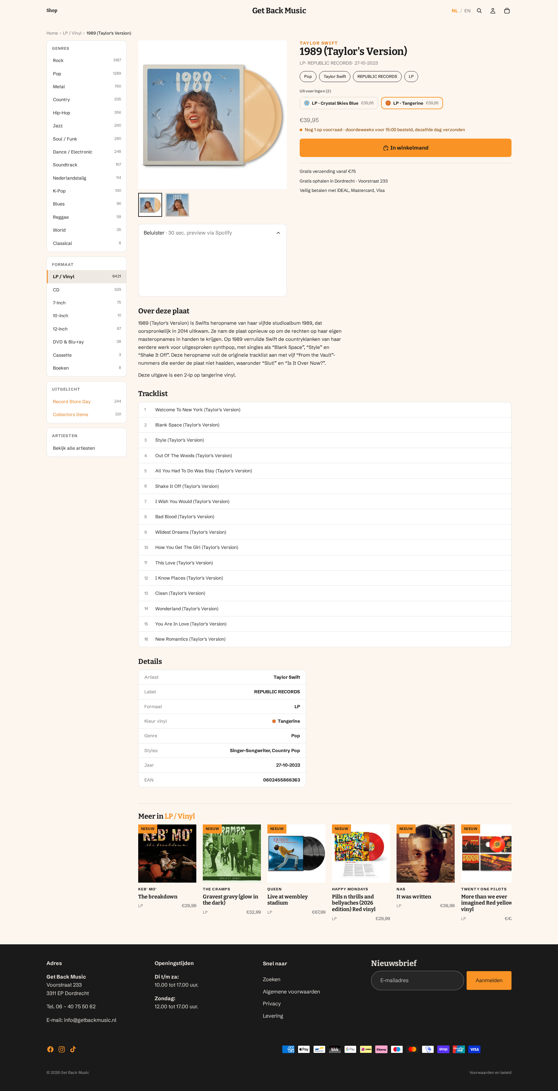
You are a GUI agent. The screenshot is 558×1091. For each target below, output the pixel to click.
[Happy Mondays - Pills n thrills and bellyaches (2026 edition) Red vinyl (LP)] (361, 853)
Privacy (272, 1003)
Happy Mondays (350, 889)
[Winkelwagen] (507, 11)
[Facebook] (50, 1049)
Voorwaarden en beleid (491, 1072)
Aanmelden (489, 980)
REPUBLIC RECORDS (377, 76)
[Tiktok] (73, 1049)
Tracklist (153, 393)
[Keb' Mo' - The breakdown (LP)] (167, 853)
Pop (308, 76)
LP (411, 76)
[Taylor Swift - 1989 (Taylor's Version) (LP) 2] (177, 205)
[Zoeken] (479, 11)
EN (467, 10)
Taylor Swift (319, 43)
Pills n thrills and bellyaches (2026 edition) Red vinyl (354, 903)
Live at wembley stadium (287, 900)
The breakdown (158, 897)
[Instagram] (62, 1049)
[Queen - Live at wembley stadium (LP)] (296, 853)
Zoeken (271, 979)
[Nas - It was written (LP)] (426, 853)
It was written (414, 897)
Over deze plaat (164, 311)
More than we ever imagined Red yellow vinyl (487, 903)
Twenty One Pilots (484, 889)
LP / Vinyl (72, 33)
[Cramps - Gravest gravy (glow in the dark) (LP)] (232, 853)
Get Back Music (75, 1072)
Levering (273, 1015)
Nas (401, 889)
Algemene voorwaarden (291, 991)
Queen (274, 889)
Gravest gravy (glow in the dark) (230, 900)
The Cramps (216, 889)
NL (455, 10)
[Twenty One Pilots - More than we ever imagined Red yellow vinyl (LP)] (490, 853)
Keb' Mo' (147, 889)
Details (150, 661)
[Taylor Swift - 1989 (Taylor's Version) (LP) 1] (150, 205)
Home (52, 33)
